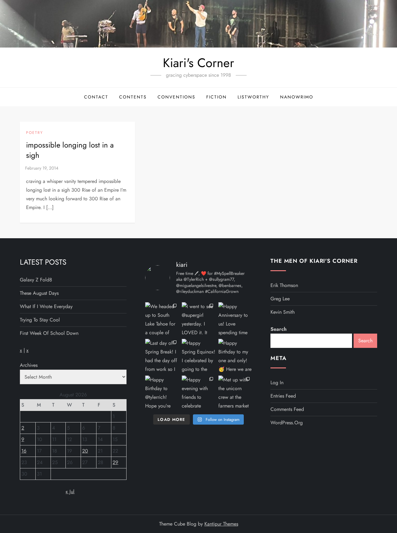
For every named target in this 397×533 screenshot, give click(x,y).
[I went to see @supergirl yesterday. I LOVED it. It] (198, 319)
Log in (276, 382)
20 (85, 450)
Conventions (176, 97)
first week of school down (49, 333)
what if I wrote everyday (46, 306)
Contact (96, 97)
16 (23, 450)
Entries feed (283, 395)
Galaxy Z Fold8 (36, 279)
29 (115, 462)
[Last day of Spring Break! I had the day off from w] (162, 355)
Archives (29, 365)
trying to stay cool (40, 319)
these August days (39, 293)
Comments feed (287, 409)
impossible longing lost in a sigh (70, 150)
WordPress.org (286, 422)
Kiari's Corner (198, 63)
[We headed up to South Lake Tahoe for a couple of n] (162, 319)
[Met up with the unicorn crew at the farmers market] (235, 392)
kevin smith (282, 312)
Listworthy (253, 97)
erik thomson (284, 285)
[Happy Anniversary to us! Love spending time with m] (235, 319)
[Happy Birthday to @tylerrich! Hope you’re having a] (162, 392)
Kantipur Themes (221, 523)
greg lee (280, 298)
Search (278, 329)
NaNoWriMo (296, 97)
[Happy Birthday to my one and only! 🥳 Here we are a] (235, 355)
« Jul (69, 491)
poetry (34, 132)
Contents (133, 97)
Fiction (216, 97)
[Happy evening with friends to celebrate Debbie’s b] (198, 392)
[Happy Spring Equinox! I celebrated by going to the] (198, 355)
